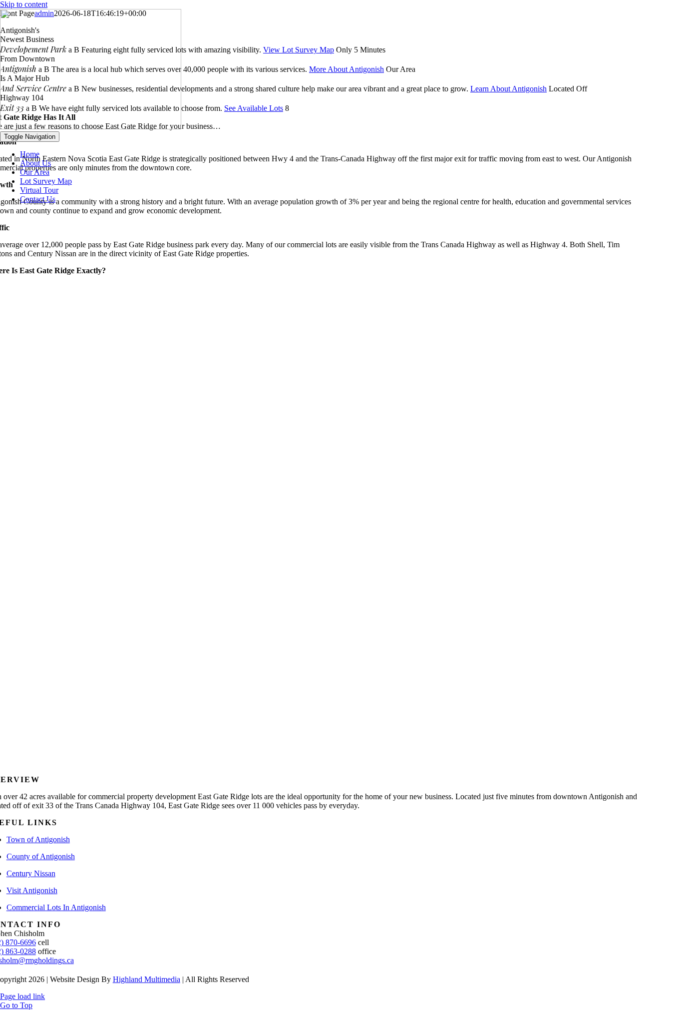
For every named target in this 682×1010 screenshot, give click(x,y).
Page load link (22, 996)
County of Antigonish (40, 856)
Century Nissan (30, 873)
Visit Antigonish (31, 890)
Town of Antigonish (38, 839)
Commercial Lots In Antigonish (56, 907)
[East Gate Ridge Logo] (90, 126)
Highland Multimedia (146, 979)
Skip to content (23, 4)
